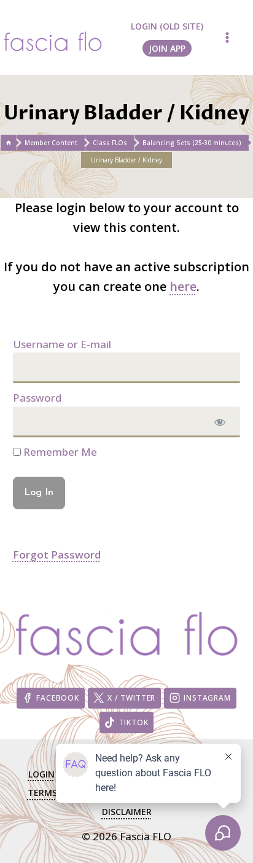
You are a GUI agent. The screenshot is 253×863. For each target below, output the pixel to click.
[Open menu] (227, 37)
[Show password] (220, 422)
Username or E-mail (62, 344)
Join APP (167, 48)
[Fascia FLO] (53, 37)
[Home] (9, 143)
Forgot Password (57, 554)
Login (41, 774)
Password (37, 398)
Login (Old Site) (167, 26)
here (183, 286)
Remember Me (59, 452)
